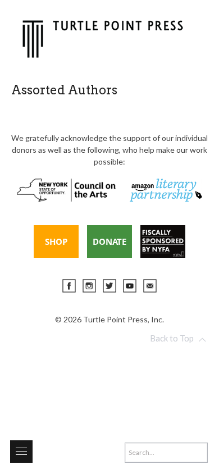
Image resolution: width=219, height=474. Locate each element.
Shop (56, 241)
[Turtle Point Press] (103, 37)
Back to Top (172, 338)
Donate (109, 241)
